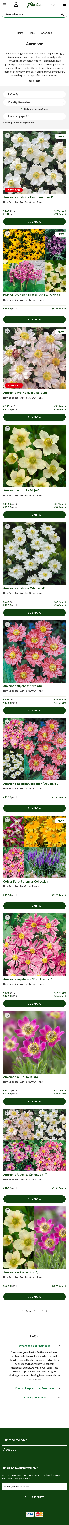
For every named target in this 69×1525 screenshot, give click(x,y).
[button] (5, 4)
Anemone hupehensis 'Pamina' (23, 686)
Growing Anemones (34, 1397)
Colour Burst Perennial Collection (25, 881)
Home (20, 32)
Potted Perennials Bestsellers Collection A (32, 295)
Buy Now (34, 221)
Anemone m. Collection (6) (20, 1272)
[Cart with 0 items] (64, 4)
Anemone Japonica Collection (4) (25, 1174)
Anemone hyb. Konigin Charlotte (25, 392)
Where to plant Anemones (34, 1345)
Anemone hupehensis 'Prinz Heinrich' (27, 979)
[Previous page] (22, 1311)
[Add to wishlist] (7, 135)
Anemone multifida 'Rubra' (20, 1077)
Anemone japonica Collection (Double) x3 (30, 783)
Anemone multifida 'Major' (21, 490)
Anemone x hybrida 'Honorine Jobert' (28, 197)
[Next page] (46, 1311)
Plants (32, 32)
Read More (34, 80)
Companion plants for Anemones (34, 1388)
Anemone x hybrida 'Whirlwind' (24, 588)
